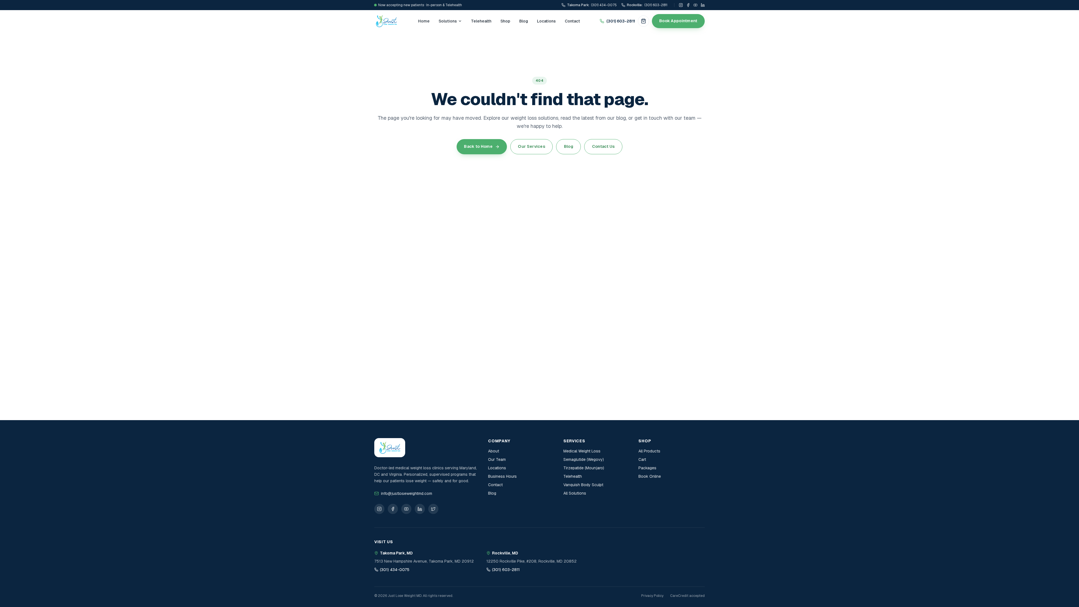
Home (424, 21)
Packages (647, 467)
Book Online (649, 476)
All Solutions (574, 493)
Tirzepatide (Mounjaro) (583, 467)
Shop (505, 21)
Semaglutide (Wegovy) (583, 459)
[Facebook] (688, 5)
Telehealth (481, 21)
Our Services (531, 146)
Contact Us (603, 146)
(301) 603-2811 (620, 21)
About (493, 451)
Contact (572, 21)
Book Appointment (678, 20)
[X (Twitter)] (433, 509)
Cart (642, 459)
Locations (546, 21)
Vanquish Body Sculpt (583, 484)
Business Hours (502, 476)
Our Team (497, 459)
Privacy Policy (652, 596)
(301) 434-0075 (394, 569)
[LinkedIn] (703, 5)
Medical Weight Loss (581, 451)
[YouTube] (695, 5)
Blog (523, 21)
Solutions (448, 21)
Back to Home (478, 146)
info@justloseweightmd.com (406, 493)
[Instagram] (681, 5)
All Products (649, 451)
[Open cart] (643, 21)
